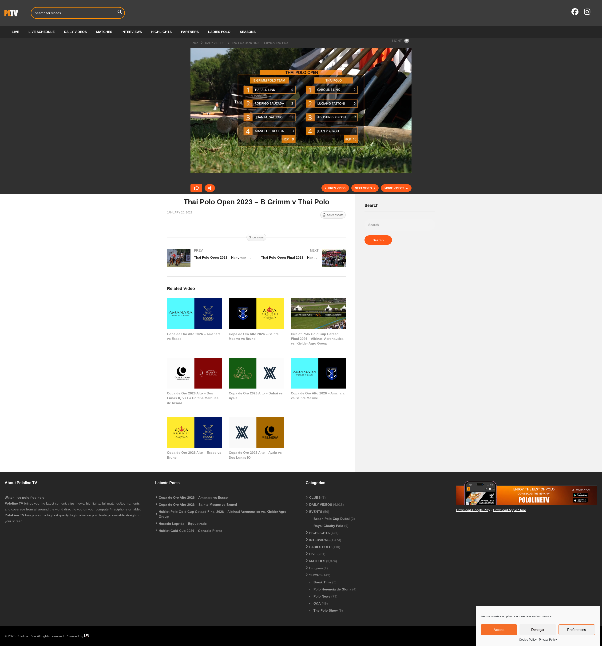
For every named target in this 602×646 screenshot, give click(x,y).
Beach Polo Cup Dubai (331, 519)
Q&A (317, 603)
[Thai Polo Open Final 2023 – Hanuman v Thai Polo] (303, 262)
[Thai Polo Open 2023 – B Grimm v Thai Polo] (194, 313)
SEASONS (248, 32)
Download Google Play (473, 510)
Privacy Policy (548, 639)
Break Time (322, 582)
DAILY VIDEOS (75, 32)
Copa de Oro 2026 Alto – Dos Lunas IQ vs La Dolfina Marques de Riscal (192, 398)
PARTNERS (190, 32)
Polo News (321, 596)
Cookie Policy (528, 639)
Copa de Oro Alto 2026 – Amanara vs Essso (193, 497)
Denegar (537, 630)
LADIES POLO (219, 32)
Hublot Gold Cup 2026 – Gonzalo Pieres (190, 531)
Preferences (576, 630)
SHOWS (315, 575)
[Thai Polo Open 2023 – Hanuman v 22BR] (209, 262)
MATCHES (104, 32)
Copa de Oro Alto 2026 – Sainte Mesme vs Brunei (198, 504)
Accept (499, 630)
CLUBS (315, 497)
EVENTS (315, 512)
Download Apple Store (509, 510)
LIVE (15, 32)
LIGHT (397, 41)
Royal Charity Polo (328, 526)
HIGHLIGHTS (161, 32)
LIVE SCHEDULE (41, 32)
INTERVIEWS (132, 32)
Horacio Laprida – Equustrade (183, 524)
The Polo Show (325, 610)
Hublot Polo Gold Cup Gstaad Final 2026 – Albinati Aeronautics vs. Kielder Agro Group (317, 338)
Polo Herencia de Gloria (332, 589)
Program (316, 568)
